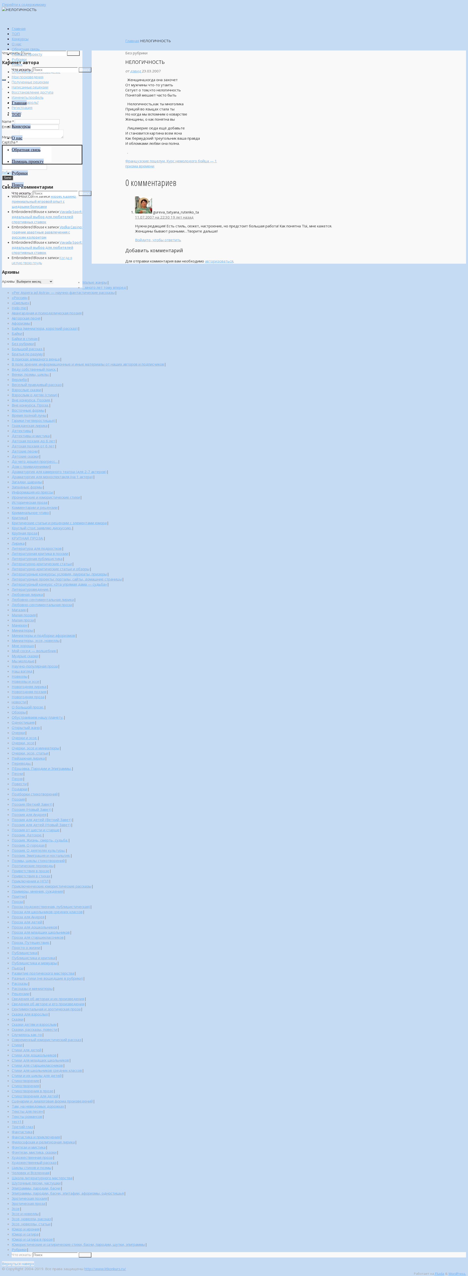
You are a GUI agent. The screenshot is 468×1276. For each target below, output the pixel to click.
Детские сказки (25, 456)
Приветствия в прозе (30, 870)
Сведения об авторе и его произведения (48, 1003)
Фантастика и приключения (36, 1136)
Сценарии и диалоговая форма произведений (52, 1101)
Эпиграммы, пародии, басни (36, 1188)
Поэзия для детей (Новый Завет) (41, 824)
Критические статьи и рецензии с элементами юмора (59, 522)
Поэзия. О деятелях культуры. (38, 850)
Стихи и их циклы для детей (37, 1075)
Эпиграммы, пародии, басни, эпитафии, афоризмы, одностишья (68, 1193)
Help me (19, 307)
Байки (17, 333)
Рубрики (19, 1249)
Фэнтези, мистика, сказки (34, 1152)
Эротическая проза (28, 1203)
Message (10, 137)
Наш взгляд (22, 671)
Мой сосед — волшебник (34, 650)
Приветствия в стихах (31, 875)
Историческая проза (29, 502)
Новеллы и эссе (25, 681)
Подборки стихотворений (35, 794)
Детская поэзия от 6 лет (33, 446)
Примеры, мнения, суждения (37, 891)
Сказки (17, 1019)
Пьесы (17, 968)
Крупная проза (24, 533)
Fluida (439, 1273)
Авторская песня (26, 318)
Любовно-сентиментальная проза (42, 604)
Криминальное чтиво (30, 512)
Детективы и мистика (31, 435)
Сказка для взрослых (30, 1014)
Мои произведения (27, 77)
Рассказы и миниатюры (32, 988)
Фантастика (22, 1131)
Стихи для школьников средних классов (47, 1070)
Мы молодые (23, 660)
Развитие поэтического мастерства (43, 973)
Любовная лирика (27, 594)
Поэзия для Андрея (29, 814)
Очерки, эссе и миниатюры (35, 747)
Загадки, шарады (27, 481)
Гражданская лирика (30, 425)
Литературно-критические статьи (42, 563)
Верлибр (19, 379)
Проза (17, 901)
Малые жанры (94, 282)
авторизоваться (219, 261)
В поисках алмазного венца (36, 359)
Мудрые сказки (25, 655)
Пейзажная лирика (28, 758)
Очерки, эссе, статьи (30, 753)
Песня (17, 778)
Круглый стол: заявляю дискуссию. (42, 527)
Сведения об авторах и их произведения (48, 998)
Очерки (18, 732)
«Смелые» (20, 302)
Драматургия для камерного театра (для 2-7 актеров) (59, 471)
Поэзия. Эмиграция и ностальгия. (41, 855)
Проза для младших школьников (41, 932)
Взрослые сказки (26, 389)
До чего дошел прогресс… (35, 461)
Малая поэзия (24, 614)
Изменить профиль (27, 97)
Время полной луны (29, 415)
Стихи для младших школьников (40, 1060)
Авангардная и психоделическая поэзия (47, 312)
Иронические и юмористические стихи (46, 497)
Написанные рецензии (30, 87)
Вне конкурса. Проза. (30, 405)
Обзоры (19, 712)
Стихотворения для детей (35, 1095)
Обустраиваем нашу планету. (37, 717)
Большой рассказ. (27, 348)
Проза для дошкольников (34, 927)
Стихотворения (25, 1085)
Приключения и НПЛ (30, 881)
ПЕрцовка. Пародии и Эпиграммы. (41, 768)
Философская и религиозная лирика (43, 1142)
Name (8, 121)
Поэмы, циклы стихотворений (38, 860)
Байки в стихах (25, 338)
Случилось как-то (27, 1034)
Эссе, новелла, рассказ (31, 1218)
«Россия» (20, 297)
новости (19, 701)
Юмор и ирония (25, 1229)
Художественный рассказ (34, 1162)
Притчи (18, 896)
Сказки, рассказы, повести (34, 1029)
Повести (19, 783)
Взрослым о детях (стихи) (34, 394)
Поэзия (18, 799)
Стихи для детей (26, 1049)
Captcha (10, 142)
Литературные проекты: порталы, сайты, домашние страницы (67, 579)
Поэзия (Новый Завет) (31, 809)
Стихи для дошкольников (34, 1055)
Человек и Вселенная (30, 1172)
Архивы (8, 281)
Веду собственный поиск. (34, 369)
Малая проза (23, 620)
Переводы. (21, 763)
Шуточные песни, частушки (36, 1182)
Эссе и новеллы (25, 1213)
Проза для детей (27, 921)
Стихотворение (25, 1080)
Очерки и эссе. (24, 737)
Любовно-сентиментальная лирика (43, 599)
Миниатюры (22, 630)
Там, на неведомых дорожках (38, 1106)
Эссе (16, 1208)
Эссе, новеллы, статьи (31, 1223)
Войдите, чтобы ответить (158, 239)
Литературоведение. (30, 589)
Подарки (19, 788)
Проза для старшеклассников (38, 937)
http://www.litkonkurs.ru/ (105, 1268)
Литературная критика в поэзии (40, 553)
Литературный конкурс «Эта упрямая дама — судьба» (59, 584)
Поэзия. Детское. (27, 834)
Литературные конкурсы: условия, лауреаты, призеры (59, 573)
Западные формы (27, 486)
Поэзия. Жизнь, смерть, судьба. (40, 840)
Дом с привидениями (30, 466)
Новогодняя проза (28, 696)
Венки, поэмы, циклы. (30, 374)
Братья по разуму (27, 353)
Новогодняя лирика (29, 686)
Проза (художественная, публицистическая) (51, 906)
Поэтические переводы (33, 865)
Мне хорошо (23, 645)
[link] (17, 64)
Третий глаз (22, 1126)
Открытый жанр (26, 727)
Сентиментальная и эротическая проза (46, 1008)
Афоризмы (21, 323)
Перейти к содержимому (24, 4)
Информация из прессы (32, 492)
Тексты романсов (27, 1116)
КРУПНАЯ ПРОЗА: (27, 538)
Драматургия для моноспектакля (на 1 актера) (52, 476)
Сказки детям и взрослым (34, 1024)
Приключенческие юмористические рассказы (51, 886)
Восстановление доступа (32, 92)
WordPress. (457, 1273)
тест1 (17, 1121)
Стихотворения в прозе (32, 1090)
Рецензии (20, 993)
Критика (19, 517)
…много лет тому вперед (104, 287)
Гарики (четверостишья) (33, 420)
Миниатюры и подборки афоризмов (43, 635)
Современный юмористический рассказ (46, 1039)
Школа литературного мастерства (42, 1177)
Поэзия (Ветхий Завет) (32, 804)
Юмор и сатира (25, 1234)
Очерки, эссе (23, 742)
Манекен (19, 625)
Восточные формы (28, 410)
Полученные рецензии (30, 82)
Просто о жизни (26, 947)
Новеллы (20, 676)
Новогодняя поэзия (29, 691)
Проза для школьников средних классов (47, 911)
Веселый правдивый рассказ (37, 384)
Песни (17, 773)
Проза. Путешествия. (30, 942)
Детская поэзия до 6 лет (33, 440)
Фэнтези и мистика (29, 1147)
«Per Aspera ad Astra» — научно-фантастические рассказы (63, 292)
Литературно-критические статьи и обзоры (50, 568)
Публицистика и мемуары (34, 962)
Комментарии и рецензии (35, 507)
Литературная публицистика (37, 558)
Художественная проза (32, 1157)
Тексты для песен (27, 1111)
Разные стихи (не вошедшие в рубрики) (47, 978)
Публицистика (24, 952)
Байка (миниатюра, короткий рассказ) (45, 328)
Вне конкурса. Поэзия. (31, 399)
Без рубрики (23, 343)
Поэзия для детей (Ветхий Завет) (42, 819)
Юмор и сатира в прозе (32, 1239)
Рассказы (20, 983)
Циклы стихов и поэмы (31, 1167)
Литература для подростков (37, 548)
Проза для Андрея (28, 916)
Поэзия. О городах (28, 845)
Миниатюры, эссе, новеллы (36, 640)
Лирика (18, 543)
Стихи (17, 1044)
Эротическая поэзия (29, 1198)
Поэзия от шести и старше (35, 829)
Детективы (21, 430)
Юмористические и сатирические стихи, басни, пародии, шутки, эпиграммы (78, 1244)
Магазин (19, 609)
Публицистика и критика (33, 957)
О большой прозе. (28, 707)
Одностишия (23, 722)
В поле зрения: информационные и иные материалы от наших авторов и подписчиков (88, 364)
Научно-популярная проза (35, 666)
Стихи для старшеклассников (37, 1065)
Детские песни (25, 451)
